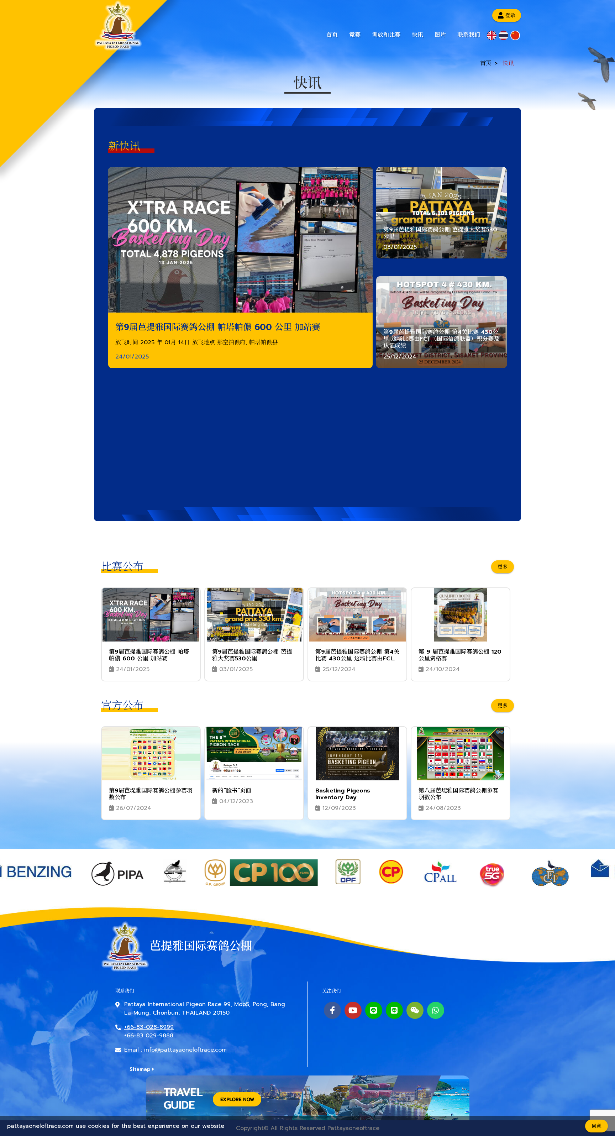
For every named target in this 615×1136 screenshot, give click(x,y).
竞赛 (355, 35)
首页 (332, 35)
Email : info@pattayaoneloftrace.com (175, 1050)
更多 (503, 566)
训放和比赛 (386, 35)
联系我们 (468, 35)
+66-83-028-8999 (149, 1027)
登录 (510, 15)
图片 (440, 35)
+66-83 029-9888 (148, 1035)
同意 (596, 1126)
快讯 (417, 35)
